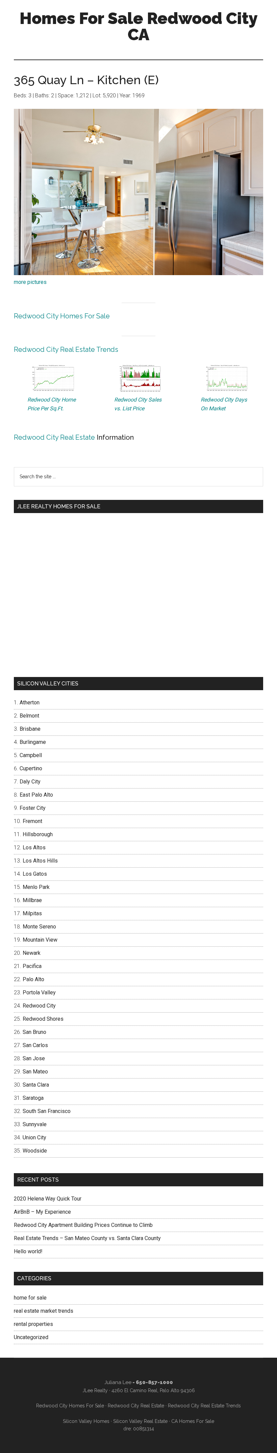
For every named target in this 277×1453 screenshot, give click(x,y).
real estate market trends (43, 1311)
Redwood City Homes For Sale (62, 316)
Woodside (35, 1150)
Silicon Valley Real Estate (140, 1421)
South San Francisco (47, 1111)
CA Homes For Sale (192, 1421)
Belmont (29, 715)
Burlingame (33, 742)
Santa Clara (36, 1085)
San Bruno (34, 1032)
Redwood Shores (43, 1019)
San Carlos (35, 1045)
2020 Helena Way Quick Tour (47, 1198)
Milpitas (32, 913)
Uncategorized (31, 1337)
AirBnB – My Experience (42, 1212)
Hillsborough (38, 834)
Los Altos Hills (40, 860)
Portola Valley (39, 992)
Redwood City (39, 1005)
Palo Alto (33, 979)
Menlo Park (36, 887)
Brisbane (30, 729)
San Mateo (35, 1071)
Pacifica (32, 966)
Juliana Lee (117, 1382)
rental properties (33, 1324)
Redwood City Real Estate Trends (66, 349)
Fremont (32, 821)
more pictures (30, 282)
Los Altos (34, 847)
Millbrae (32, 900)
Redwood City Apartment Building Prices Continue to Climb (83, 1225)
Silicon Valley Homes (86, 1421)
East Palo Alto (36, 795)
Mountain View (40, 940)
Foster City (33, 808)
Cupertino (31, 768)
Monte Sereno (39, 926)
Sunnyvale (35, 1124)
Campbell (31, 755)
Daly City (30, 781)
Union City (34, 1137)
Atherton (30, 702)
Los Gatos (35, 874)
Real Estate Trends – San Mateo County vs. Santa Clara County (87, 1238)
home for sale (30, 1297)
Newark (32, 953)
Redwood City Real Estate (54, 437)
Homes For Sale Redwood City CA (139, 26)
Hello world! (28, 1251)
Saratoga (33, 1098)
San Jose (34, 1058)
